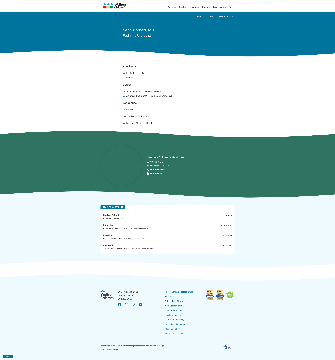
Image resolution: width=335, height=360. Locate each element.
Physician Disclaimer (175, 324)
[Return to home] (114, 5)
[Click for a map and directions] (121, 165)
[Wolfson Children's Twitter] (126, 304)
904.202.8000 (125, 299)
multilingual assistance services (140, 346)
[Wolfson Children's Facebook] (119, 304)
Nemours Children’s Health (164, 157)
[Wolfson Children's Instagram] (133, 304)
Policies (168, 296)
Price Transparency (174, 333)
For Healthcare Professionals (179, 292)
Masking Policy (172, 329)
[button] (172, 5)
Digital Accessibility (174, 319)
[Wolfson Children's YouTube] (140, 304)
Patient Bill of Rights (175, 301)
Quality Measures (173, 310)
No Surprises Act (173, 315)
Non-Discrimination (174, 305)
